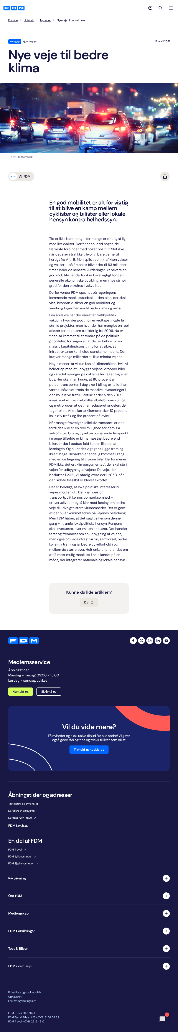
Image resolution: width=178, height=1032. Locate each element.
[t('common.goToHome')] (23, 640)
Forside (13, 20)
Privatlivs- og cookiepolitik (24, 992)
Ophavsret (14, 997)
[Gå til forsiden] (14, 8)
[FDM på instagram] (149, 640)
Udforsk (29, 20)
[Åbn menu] (171, 8)
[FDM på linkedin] (158, 640)
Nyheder (45, 20)
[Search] (160, 8)
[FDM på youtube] (166, 640)
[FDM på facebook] (133, 640)
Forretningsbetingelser (22, 1001)
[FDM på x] (141, 640)
